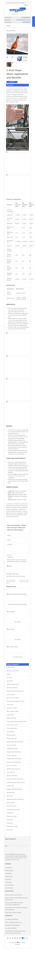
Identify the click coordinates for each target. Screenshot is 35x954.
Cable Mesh (10, 812)
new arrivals (10, 819)
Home (7, 30)
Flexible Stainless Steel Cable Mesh (17, 604)
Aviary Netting (12, 30)
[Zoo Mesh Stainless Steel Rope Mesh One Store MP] (17, 12)
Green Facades (11, 694)
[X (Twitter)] (15, 938)
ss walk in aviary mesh (12, 670)
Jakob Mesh (10, 681)
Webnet (9, 674)
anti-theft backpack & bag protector (16, 782)
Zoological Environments (13, 809)
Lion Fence (10, 796)
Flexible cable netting (12, 748)
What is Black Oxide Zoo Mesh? (13, 912)
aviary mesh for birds (12, 724)
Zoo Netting (17, 622)
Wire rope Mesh (16, 576)
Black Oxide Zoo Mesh (12, 711)
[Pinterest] (27, 938)
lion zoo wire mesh (11, 765)
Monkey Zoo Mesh (11, 806)
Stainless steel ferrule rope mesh (15, 691)
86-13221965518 (26, 17)
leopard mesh (10, 785)
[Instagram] (13, 938)
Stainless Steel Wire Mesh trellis (15, 779)
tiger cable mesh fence (13, 697)
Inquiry (12, 82)
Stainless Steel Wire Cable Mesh (15, 799)
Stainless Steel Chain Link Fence (13, 895)
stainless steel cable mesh (13, 769)
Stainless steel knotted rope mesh (15, 701)
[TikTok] (18, 938)
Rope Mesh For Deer (12, 826)
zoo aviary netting (17, 657)
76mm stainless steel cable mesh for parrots (11, 582)
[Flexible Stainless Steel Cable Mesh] (17, 594)
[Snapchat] (25, 938)
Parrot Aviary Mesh (12, 816)
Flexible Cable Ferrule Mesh (14, 758)
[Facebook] (10, 938)
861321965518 (26, 22)
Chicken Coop (10, 667)
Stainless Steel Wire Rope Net (14, 789)
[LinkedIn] (22, 938)
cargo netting (10, 714)
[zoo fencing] (10, 629)
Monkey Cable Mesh (12, 775)
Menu (9, 26)
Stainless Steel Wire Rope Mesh (15, 741)
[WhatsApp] (8, 938)
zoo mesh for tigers (12, 708)
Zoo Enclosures (11, 772)
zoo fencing (17, 639)
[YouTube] (20, 938)
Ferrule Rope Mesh (12, 728)
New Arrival (10, 829)
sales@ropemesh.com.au (23, 19)
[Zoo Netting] (10, 611)
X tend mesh (10, 704)
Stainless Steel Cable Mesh (14, 752)
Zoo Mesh (9, 677)
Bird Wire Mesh (11, 792)
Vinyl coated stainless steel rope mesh (16, 721)
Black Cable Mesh (11, 718)
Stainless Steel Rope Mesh (14, 762)
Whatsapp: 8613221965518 (12, 925)
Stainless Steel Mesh (12, 687)
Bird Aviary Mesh (11, 735)
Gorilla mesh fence (11, 755)
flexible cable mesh (12, 738)
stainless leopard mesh (13, 684)
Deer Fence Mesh (11, 745)
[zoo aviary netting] (12, 646)
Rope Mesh (22, 576)
